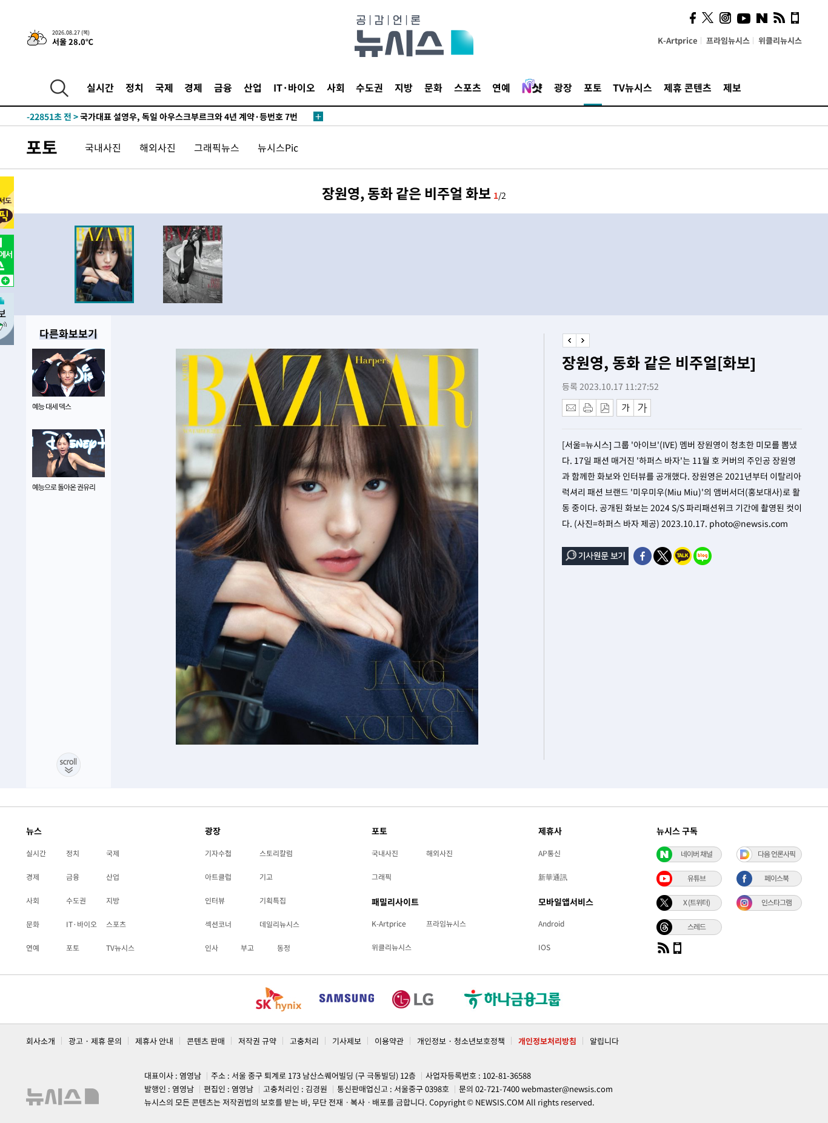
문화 (433, 87)
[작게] (625, 408)
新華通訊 (552, 876)
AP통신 (549, 853)
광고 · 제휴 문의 (95, 1041)
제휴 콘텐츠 (688, 87)
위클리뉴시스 (780, 40)
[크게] (643, 408)
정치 (134, 87)
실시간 (100, 87)
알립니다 (604, 1041)
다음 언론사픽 (776, 853)
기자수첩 (218, 853)
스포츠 (467, 87)
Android (551, 923)
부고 (247, 947)
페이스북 (776, 878)
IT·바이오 (294, 87)
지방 (404, 87)
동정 (283, 947)
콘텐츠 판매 (206, 1041)
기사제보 (346, 1041)
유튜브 (696, 878)
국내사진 (103, 147)
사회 (336, 87)
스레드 (696, 926)
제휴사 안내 (154, 1041)
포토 (593, 87)
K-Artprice (678, 40)
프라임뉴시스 (728, 40)
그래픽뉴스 (216, 147)
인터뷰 (215, 900)
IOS (544, 947)
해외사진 (157, 147)
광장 (563, 87)
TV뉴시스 (632, 87)
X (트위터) (696, 902)
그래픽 (382, 876)
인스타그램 (776, 902)
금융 (223, 87)
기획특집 (272, 900)
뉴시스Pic (278, 147)
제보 (732, 87)
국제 (164, 87)
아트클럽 (218, 876)
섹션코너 (218, 924)
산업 (253, 87)
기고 (266, 876)
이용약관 (389, 1041)
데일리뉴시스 (279, 924)
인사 (211, 947)
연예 (501, 87)
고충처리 (304, 1041)
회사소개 (40, 1041)
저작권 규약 (257, 1041)
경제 (193, 87)
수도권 (369, 87)
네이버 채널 (696, 853)
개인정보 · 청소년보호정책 (461, 1041)
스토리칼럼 (276, 853)
